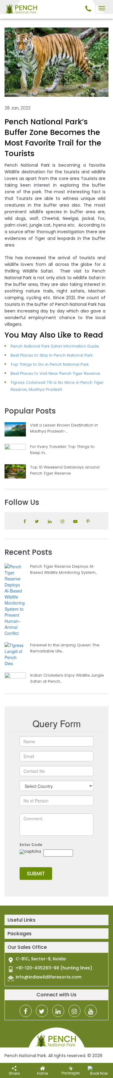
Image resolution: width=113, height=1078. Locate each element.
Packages (70, 1073)
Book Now (99, 1073)
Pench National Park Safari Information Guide (55, 346)
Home (42, 1073)
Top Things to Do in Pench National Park (50, 364)
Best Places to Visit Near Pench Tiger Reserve (55, 373)
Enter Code (31, 844)
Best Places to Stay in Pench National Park (52, 355)
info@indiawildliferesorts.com (48, 977)
